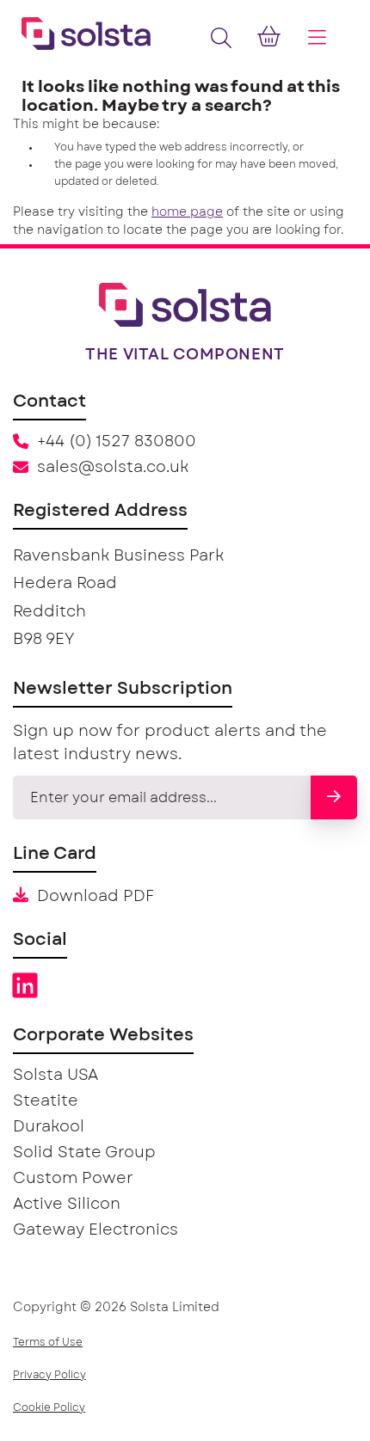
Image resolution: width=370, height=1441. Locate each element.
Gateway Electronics (95, 1230)
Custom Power (73, 1179)
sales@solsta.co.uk (112, 467)
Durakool (48, 1127)
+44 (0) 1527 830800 (116, 442)
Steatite (45, 1101)
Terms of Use (48, 1342)
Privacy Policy (49, 1375)
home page (187, 212)
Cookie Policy (49, 1407)
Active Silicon (66, 1204)
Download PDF (95, 896)
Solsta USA (55, 1075)
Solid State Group (84, 1153)
